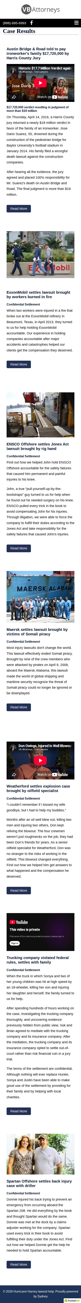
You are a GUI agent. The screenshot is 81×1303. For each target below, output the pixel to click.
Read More (18, 209)
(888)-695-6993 (14, 23)
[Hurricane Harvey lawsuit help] (40, 9)
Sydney (42, 1296)
